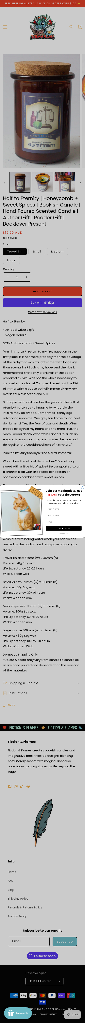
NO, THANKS (64, 533)
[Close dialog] (82, 488)
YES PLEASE (64, 528)
